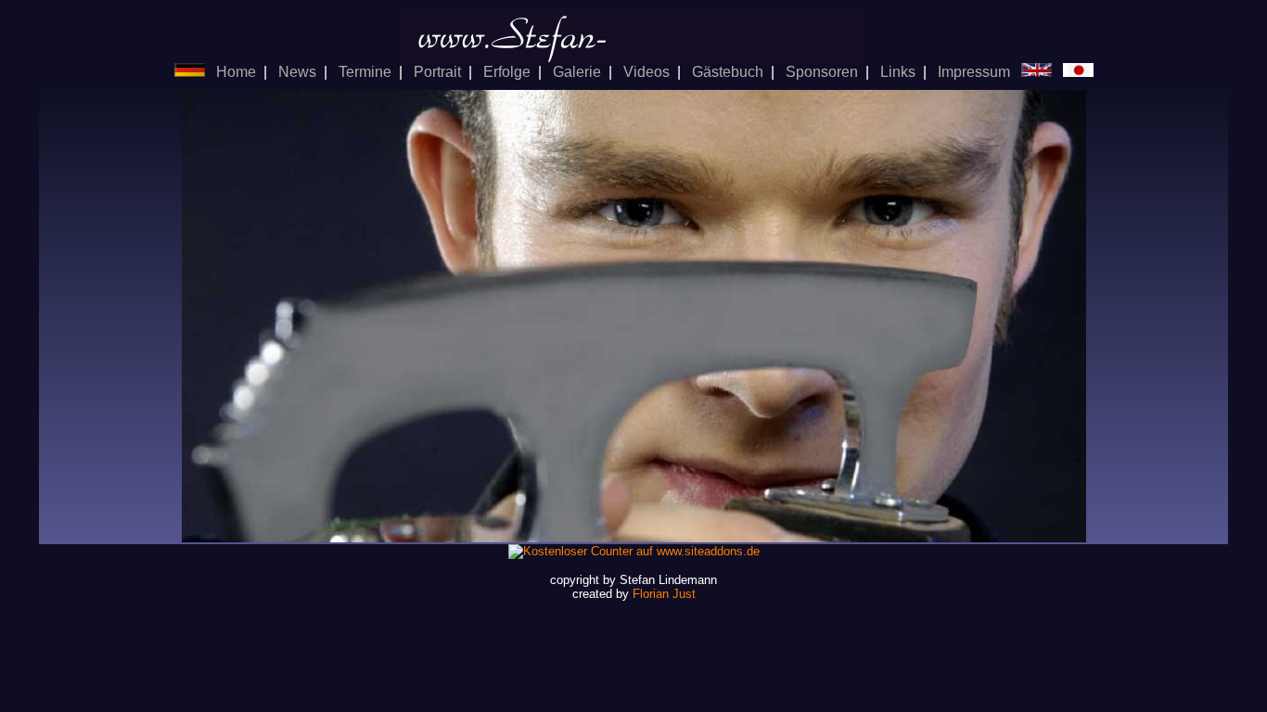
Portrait (437, 72)
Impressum (974, 72)
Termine (365, 72)
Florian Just (664, 594)
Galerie (577, 72)
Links (897, 72)
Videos (646, 72)
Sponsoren (822, 72)
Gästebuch (727, 72)
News (297, 72)
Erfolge (507, 72)
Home (236, 72)
